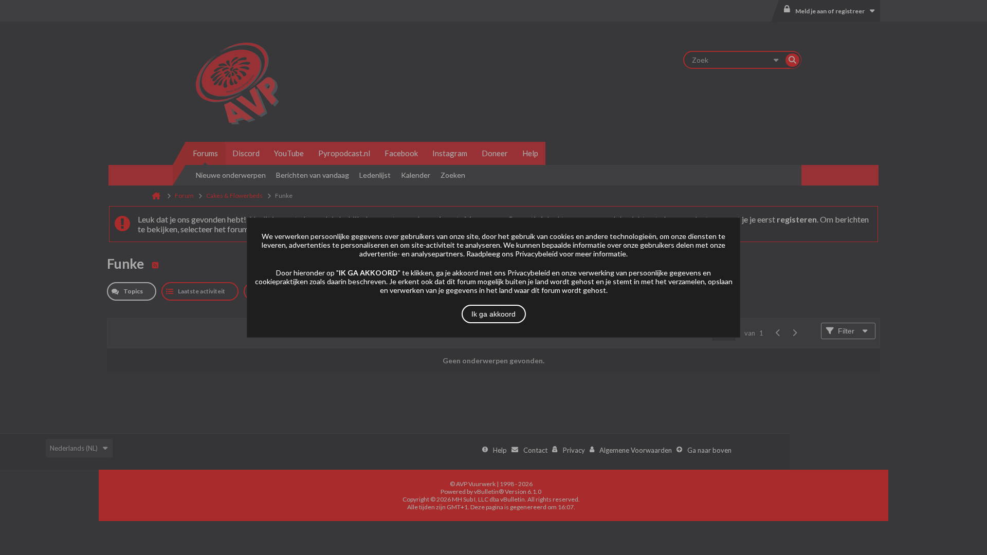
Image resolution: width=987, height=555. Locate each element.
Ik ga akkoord (493, 314)
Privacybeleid (536, 253)
